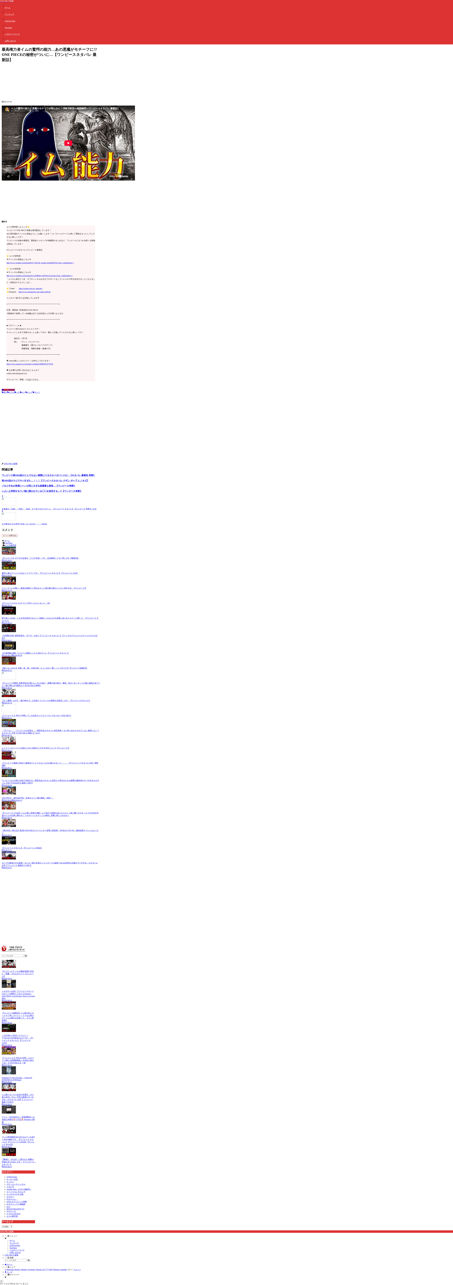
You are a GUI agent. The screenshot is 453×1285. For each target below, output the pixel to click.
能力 (5, 392)
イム (18, 392)
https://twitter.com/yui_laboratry (30, 289)
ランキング (14, 1243)
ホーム (12, 1241)
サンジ (37, 392)
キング (30, 392)
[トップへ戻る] (1, 1281)
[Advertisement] (51, 81)
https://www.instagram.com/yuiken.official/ (35, 292)
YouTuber (13, 1248)
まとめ (12, 392)
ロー (23, 392)
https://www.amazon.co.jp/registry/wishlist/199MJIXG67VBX (29, 364)
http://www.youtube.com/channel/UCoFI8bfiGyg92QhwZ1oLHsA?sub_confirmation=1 (39, 276)
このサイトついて (17, 1250)
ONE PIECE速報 (11, 1255)
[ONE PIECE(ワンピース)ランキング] (13, 951)
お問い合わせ (15, 1253)
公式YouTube (14, 1245)
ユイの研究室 (9, 390)
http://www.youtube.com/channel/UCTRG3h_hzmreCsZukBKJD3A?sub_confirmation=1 (40, 263)
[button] (25, 956)
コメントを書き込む (10, 535)
